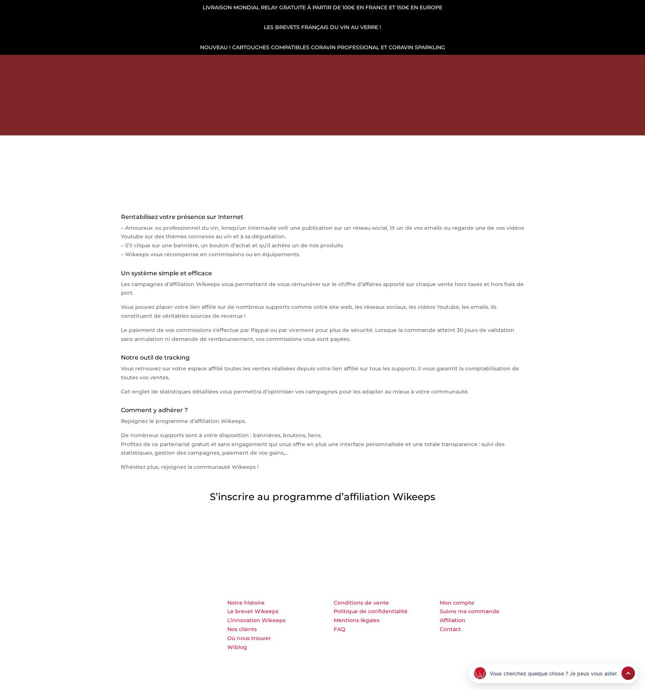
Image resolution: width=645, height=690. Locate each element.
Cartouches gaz (282, 125)
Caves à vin (339, 125)
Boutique (162, 125)
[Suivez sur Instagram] (100, 65)
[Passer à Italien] (484, 126)
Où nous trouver (249, 638)
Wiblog (237, 647)
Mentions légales (357, 620)
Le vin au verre (395, 125)
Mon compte (457, 602)
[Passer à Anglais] (448, 126)
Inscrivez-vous (156, 531)
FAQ (339, 629)
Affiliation (452, 620)
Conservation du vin (217, 125)
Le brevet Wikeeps (252, 611)
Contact (450, 629)
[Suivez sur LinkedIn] (74, 65)
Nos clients (242, 629)
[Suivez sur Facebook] (87, 65)
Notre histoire (246, 602)
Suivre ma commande (469, 611)
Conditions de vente (361, 602)
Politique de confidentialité (371, 611)
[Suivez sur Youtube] (112, 65)
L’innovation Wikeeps (256, 620)
